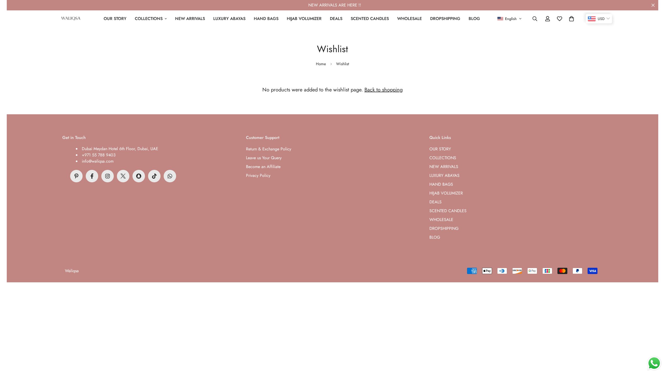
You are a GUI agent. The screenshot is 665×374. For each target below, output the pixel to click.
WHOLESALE (409, 19)
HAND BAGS (266, 19)
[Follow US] (107, 176)
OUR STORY (115, 19)
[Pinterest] (76, 176)
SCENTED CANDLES (370, 19)
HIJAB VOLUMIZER (304, 19)
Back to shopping (383, 90)
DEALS (336, 19)
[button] (509, 19)
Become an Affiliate (263, 167)
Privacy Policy (258, 175)
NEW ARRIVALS (190, 19)
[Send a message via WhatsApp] (654, 363)
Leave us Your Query (264, 158)
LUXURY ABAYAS (229, 19)
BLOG (474, 19)
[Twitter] (123, 176)
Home (321, 64)
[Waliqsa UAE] (70, 19)
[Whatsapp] (170, 176)
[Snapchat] (138, 176)
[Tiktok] (154, 176)
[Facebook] (92, 176)
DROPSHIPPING (445, 19)
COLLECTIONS (149, 19)
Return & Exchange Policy (268, 149)
